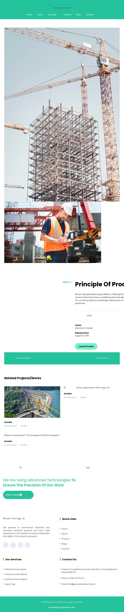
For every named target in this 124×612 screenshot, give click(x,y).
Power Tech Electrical (62, 4)
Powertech (12, 426)
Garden (8, 422)
